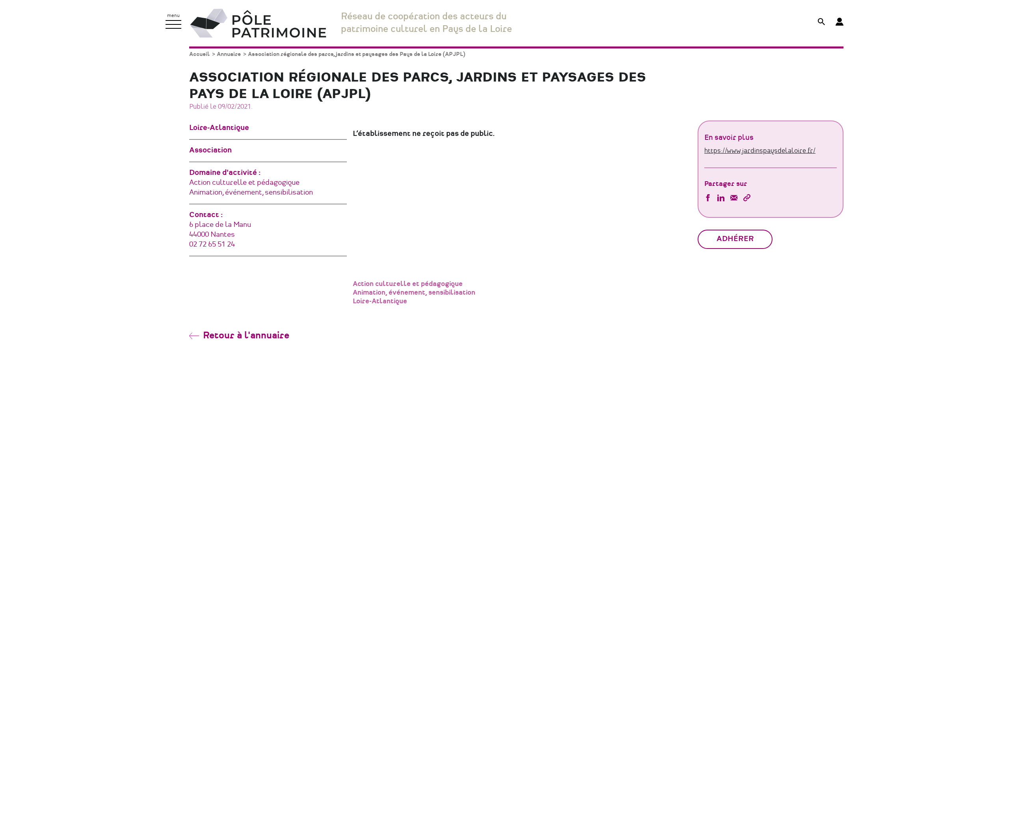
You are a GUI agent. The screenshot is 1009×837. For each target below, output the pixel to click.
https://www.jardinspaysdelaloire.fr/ (759, 150)
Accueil (199, 54)
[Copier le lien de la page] (746, 199)
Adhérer (735, 239)
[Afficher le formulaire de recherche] (821, 22)
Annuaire (229, 54)
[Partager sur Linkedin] (720, 199)
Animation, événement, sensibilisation (414, 292)
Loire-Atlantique (380, 301)
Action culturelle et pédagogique (408, 284)
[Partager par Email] (733, 199)
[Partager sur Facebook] (707, 199)
